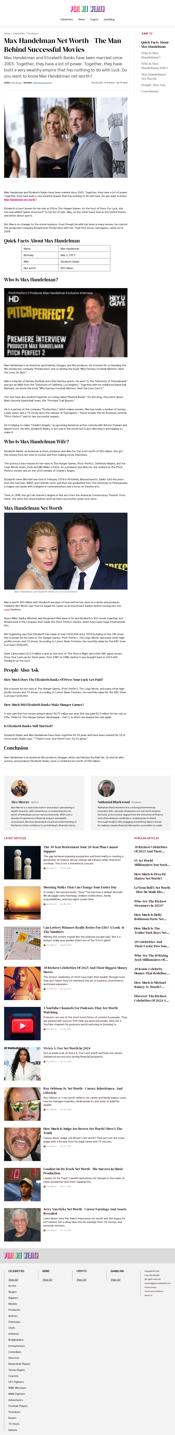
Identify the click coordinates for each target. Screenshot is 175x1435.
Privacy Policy (150, 1287)
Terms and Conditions (154, 1291)
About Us (148, 1295)
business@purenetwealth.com (158, 1283)
